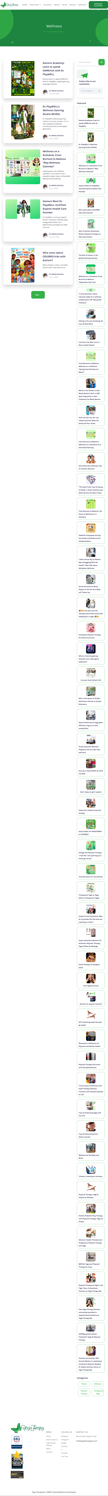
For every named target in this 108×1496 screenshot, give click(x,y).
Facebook (64, 1436)
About (48, 1449)
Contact (49, 1452)
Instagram (65, 1440)
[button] (35, 4)
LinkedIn (64, 1453)
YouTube (64, 1446)
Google (63, 1443)
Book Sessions (51, 1440)
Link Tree (64, 1456)
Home (48, 1436)
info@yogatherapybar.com (86, 1441)
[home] (9, 5)
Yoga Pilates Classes (50, 1444)
